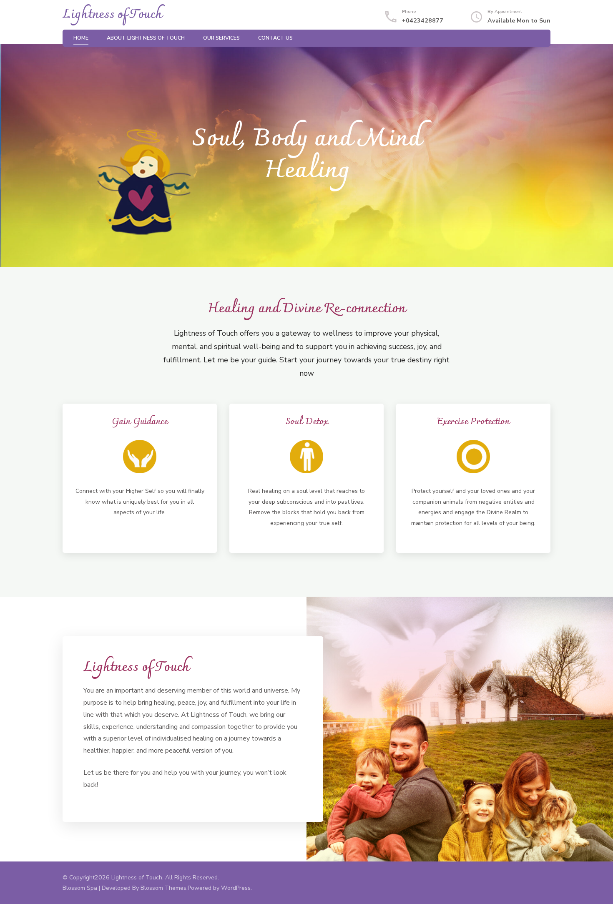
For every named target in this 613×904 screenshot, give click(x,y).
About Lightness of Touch (146, 37)
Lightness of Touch (112, 15)
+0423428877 (422, 21)
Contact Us (275, 37)
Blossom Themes (163, 888)
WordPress (236, 888)
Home (80, 37)
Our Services (221, 37)
